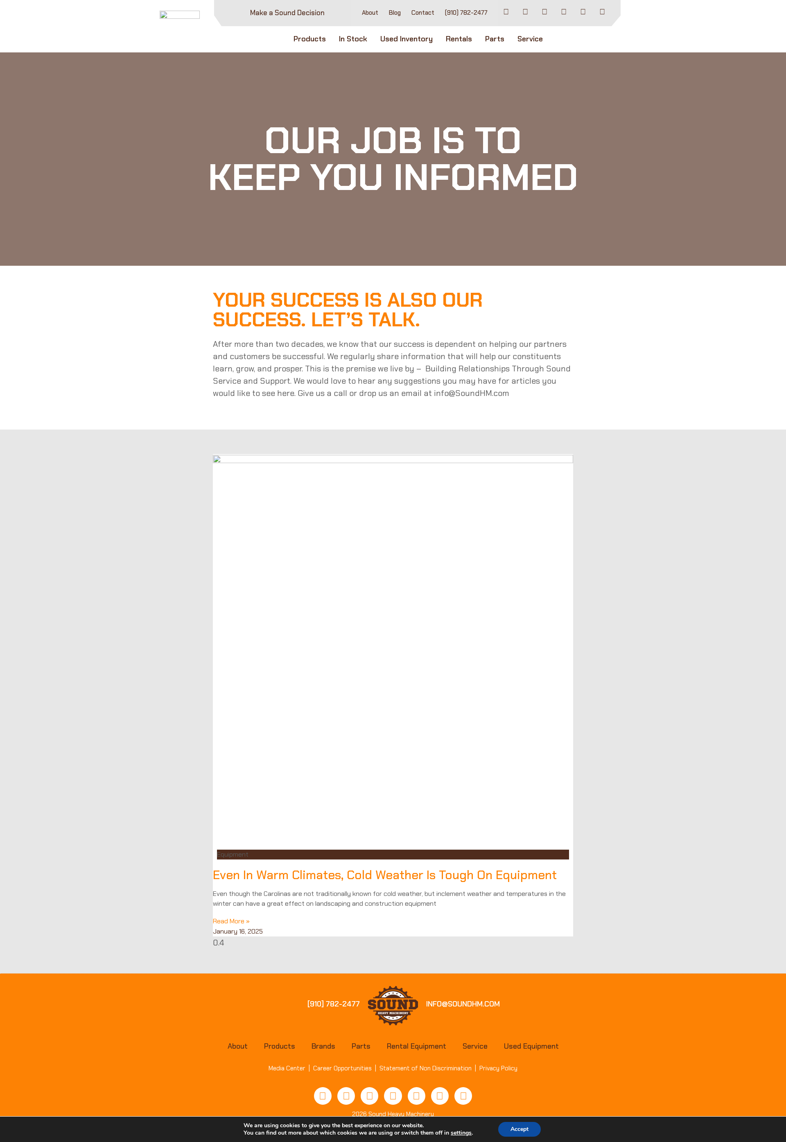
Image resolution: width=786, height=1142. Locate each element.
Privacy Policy (498, 1068)
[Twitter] (393, 1096)
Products (310, 39)
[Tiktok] (525, 12)
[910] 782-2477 (333, 1004)
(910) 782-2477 (466, 13)
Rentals (459, 39)
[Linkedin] (583, 12)
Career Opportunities (342, 1068)
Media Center (287, 1068)
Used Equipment (531, 1046)
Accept (519, 1129)
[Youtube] (544, 12)
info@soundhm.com (463, 1004)
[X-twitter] (602, 12)
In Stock (353, 39)
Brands (323, 1046)
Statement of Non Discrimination (425, 1068)
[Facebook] (506, 12)
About (370, 13)
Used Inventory (406, 39)
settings (461, 1133)
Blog (395, 13)
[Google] (463, 1096)
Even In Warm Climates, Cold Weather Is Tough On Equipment (385, 875)
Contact (422, 13)
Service (530, 39)
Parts (494, 39)
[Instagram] (563, 12)
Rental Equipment (416, 1046)
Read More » (231, 921)
